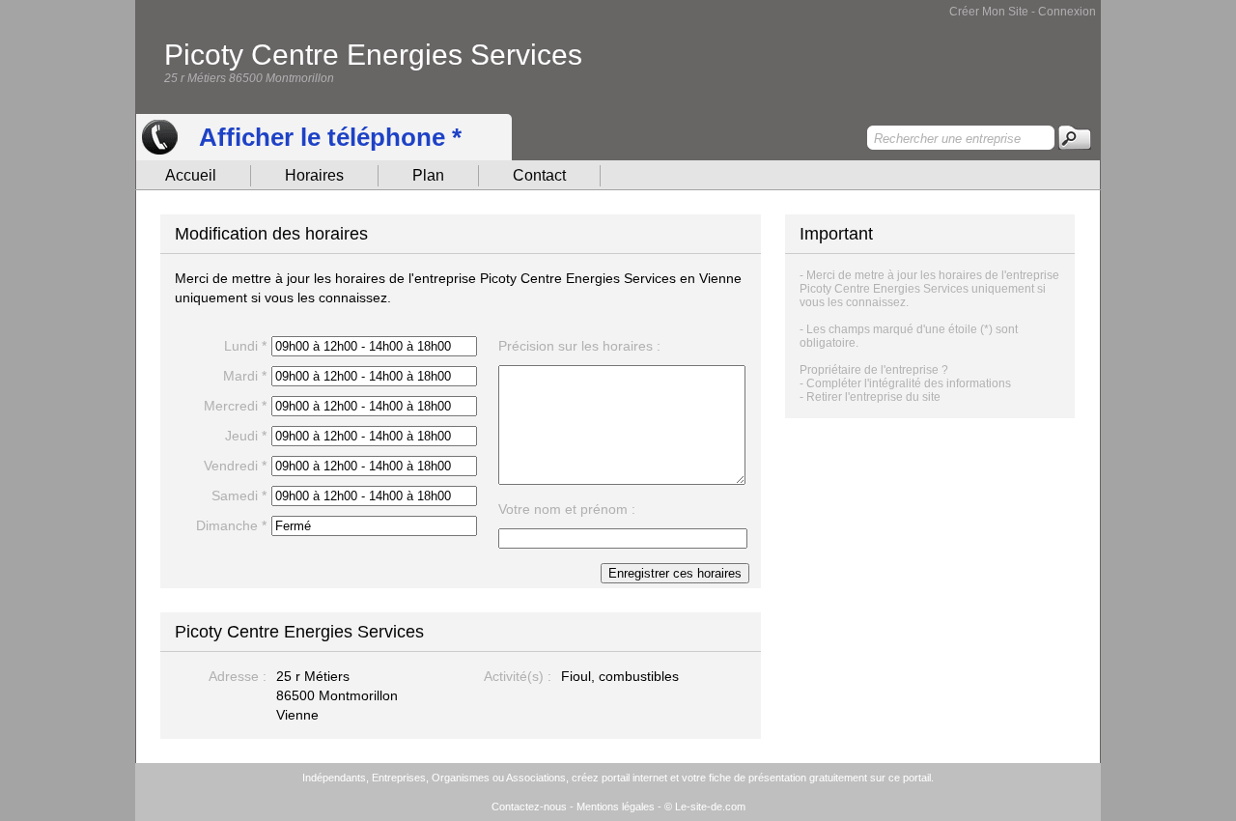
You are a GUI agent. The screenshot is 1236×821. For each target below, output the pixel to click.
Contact (539, 175)
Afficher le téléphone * (330, 137)
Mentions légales (615, 806)
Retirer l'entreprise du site (873, 397)
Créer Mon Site (988, 11)
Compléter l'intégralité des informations (908, 383)
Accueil (190, 175)
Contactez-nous (529, 806)
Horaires (314, 175)
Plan (428, 175)
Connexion (1067, 11)
